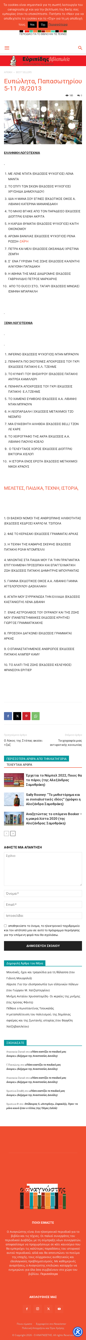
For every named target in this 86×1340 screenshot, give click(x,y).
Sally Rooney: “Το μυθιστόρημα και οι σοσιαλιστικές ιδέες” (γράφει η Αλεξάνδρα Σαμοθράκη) (53, 799)
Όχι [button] (43, 24)
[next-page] (12, 833)
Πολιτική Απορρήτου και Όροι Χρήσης (43, 1328)
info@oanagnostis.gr (52, 1282)
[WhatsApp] (36, 716)
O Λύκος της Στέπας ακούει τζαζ (23, 743)
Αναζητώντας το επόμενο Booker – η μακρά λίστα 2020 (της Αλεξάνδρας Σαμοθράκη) (54, 818)
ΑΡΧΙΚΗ (8, 72)
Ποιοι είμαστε (24, 1324)
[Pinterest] (26, 716)
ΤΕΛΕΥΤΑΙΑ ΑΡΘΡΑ (19, 765)
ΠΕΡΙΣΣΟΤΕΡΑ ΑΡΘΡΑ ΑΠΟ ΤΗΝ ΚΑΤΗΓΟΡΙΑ (36, 759)
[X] (17, 716)
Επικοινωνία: (29, 1282)
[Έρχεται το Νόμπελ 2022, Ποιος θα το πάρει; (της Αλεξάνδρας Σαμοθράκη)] (14, 780)
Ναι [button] (32, 24)
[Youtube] (59, 1309)
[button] (6, 48)
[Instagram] (38, 1309)
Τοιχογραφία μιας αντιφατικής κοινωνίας (66, 743)
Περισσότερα (49, 1274)
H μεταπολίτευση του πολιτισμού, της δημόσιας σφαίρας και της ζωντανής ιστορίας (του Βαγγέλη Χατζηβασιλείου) (39, 1020)
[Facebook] (8, 716)
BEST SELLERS (24, 72)
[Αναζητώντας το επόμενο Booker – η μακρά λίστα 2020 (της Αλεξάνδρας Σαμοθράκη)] (14, 819)
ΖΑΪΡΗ (24, 241)
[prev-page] (6, 833)
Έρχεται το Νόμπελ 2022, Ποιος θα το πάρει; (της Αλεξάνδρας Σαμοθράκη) (54, 780)
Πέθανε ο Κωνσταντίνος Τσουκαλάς (30, 1008)
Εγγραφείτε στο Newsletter (51, 1324)
